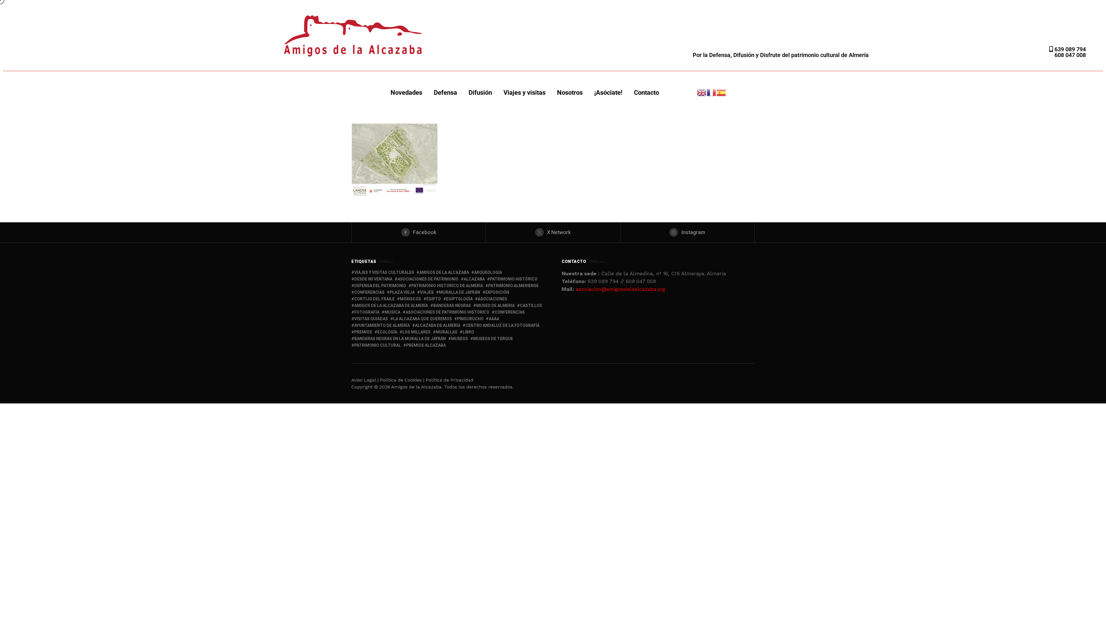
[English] (702, 92)
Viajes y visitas (524, 92)
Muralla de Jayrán (459, 292)
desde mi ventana (373, 279)
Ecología (387, 332)
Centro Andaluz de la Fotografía (502, 326)
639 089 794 (1069, 49)
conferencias (369, 292)
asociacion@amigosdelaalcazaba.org (620, 289)
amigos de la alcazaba (444, 273)
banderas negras (452, 306)
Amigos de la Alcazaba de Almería (391, 306)
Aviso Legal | (364, 380)
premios (363, 332)
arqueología (488, 273)
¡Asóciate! (608, 92)
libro (468, 332)
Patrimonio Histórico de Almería (447, 286)
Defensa (445, 92)
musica (392, 312)
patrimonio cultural (377, 345)
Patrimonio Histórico (513, 279)
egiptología (459, 299)
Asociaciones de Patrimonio (428, 279)
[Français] (712, 92)
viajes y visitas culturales (384, 273)
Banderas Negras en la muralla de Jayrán (400, 339)
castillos (531, 306)
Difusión (480, 92)
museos (459, 339)
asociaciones (492, 299)
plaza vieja (402, 292)
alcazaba (474, 279)
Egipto (433, 299)
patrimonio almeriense (513, 286)
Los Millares (416, 332)
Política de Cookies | (403, 380)
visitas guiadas (371, 319)
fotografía (366, 312)
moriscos (410, 299)
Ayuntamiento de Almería (382, 326)
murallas (446, 332)
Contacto (646, 92)
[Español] (721, 92)
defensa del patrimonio (380, 286)
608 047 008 (1070, 55)
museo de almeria (495, 306)
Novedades (406, 92)
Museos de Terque (493, 339)
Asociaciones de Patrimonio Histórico (447, 312)
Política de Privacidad (450, 380)
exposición (497, 292)
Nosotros (570, 92)
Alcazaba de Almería (437, 326)
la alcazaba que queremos (422, 319)
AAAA (494, 319)
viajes (427, 292)
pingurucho (470, 319)
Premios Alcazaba (426, 345)
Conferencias (510, 312)
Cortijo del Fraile (374, 299)
